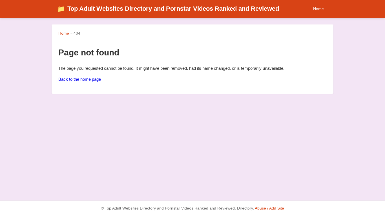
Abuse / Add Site (269, 208)
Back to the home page (79, 79)
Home (318, 8)
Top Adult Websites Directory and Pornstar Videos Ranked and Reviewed (168, 8)
